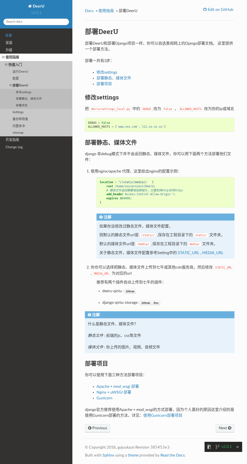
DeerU (38, 6)
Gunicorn (104, 398)
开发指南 (12, 140)
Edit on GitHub (220, 10)
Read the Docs (172, 455)
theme (133, 455)
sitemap (18, 132)
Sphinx (108, 455)
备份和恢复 (20, 119)
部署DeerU (20, 85)
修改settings (23, 92)
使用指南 (12, 57)
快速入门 (15, 65)
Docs (89, 11)
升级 (9, 50)
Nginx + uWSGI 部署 (113, 392)
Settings (18, 112)
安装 (9, 43)
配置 (16, 78)
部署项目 (21, 105)
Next (223, 428)
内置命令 (19, 126)
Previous (99, 428)
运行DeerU (20, 71)
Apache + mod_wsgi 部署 (117, 386)
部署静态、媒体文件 (29, 98)
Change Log (14, 147)
